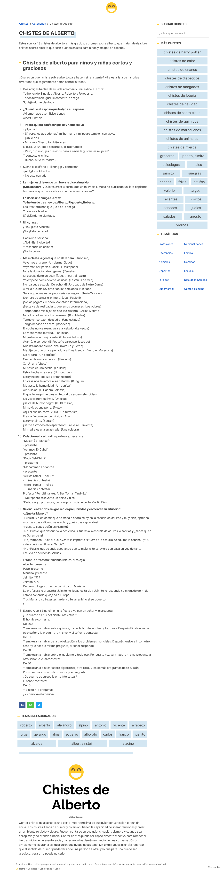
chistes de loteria (182, 95)
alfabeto (138, 725)
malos (197, 165)
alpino (83, 725)
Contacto (32, 869)
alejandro (64, 725)
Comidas (189, 262)
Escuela (189, 270)
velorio (169, 190)
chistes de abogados (182, 87)
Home (22, 869)
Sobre (58, 869)
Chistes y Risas (214, 867)
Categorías (39, 23)
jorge (24, 734)
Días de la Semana (195, 279)
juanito (140, 734)
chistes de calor (182, 61)
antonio (100, 725)
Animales (164, 262)
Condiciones (46, 869)
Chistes (23, 23)
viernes (182, 225)
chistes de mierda (182, 147)
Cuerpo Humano (194, 288)
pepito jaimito (193, 156)
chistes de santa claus (182, 113)
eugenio (72, 734)
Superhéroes (166, 288)
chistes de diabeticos (182, 78)
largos (195, 190)
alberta (44, 725)
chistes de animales (182, 139)
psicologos (171, 165)
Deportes (164, 270)
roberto (26, 725)
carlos (108, 734)
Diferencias (166, 253)
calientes (170, 199)
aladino (128, 743)
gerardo (40, 734)
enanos (165, 182)
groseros (167, 156)
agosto (195, 216)
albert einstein (82, 743)
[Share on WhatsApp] (30, 705)
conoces (170, 208)
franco (124, 734)
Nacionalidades (193, 244)
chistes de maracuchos (182, 130)
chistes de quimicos (182, 121)
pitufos (199, 182)
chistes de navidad (182, 104)
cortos (196, 199)
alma (56, 734)
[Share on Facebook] (22, 705)
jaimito (168, 173)
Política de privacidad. (155, 864)
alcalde (36, 743)
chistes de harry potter (182, 52)
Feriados (164, 279)
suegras (194, 173)
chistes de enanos (182, 70)
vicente (119, 725)
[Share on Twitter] (39, 705)
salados (169, 216)
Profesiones (166, 244)
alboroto (90, 734)
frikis (182, 182)
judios (196, 208)
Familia (188, 253)
